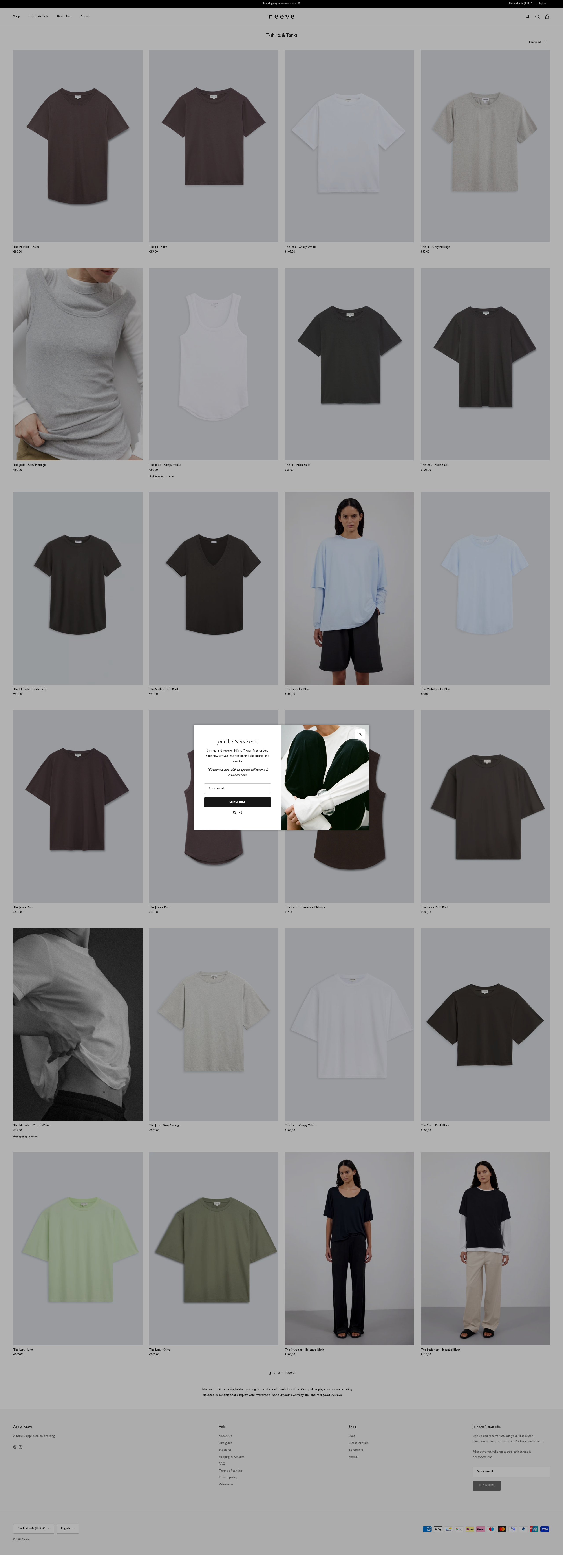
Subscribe (237, 802)
